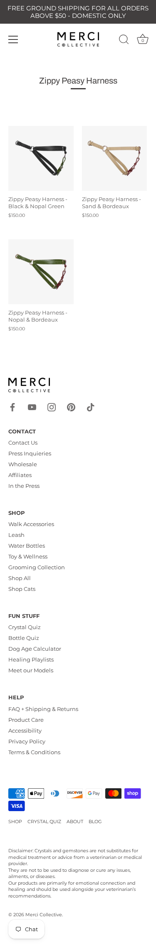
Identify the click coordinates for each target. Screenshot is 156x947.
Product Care (26, 719)
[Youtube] (32, 406)
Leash (16, 534)
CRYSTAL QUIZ (44, 821)
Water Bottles (26, 545)
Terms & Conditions (34, 752)
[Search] (124, 41)
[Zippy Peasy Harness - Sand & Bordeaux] (114, 158)
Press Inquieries (29, 453)
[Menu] (13, 39)
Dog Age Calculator (34, 648)
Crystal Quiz (24, 627)
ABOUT (75, 821)
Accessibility (25, 730)
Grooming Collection (36, 567)
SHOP (15, 821)
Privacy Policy (26, 741)
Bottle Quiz (23, 638)
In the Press (24, 485)
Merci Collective (43, 914)
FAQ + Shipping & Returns (43, 709)
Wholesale (22, 464)
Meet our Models (30, 670)
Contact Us (22, 442)
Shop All (19, 578)
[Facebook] (12, 406)
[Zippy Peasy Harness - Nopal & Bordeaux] (41, 272)
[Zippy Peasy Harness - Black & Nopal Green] (41, 158)
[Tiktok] (91, 406)
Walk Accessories (31, 524)
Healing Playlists (31, 659)
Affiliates (20, 475)
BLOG (95, 821)
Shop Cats (21, 588)
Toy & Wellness (27, 556)
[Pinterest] (71, 406)
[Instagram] (51, 406)
